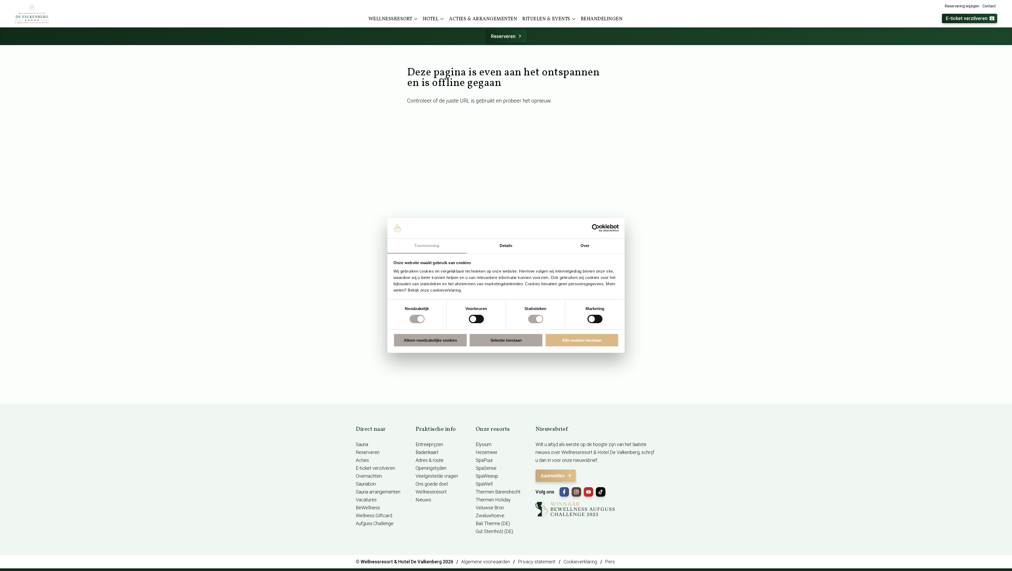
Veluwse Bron (490, 507)
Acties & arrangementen (483, 19)
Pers (610, 561)
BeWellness (368, 507)
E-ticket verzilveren (966, 18)
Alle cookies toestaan (581, 340)
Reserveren (503, 36)
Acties (362, 460)
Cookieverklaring (580, 561)
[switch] (476, 319)
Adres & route (430, 460)
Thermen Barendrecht (498, 492)
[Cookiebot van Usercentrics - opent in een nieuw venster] (596, 228)
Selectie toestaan (506, 340)
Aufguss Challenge (374, 523)
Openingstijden (431, 468)
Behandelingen (602, 19)
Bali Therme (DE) (493, 523)
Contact (989, 6)
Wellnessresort (390, 19)
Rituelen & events (546, 19)
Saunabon (366, 484)
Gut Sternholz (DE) (494, 531)
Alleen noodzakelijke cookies (430, 340)
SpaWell (484, 484)
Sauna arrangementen (378, 492)
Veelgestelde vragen (437, 476)
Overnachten (369, 476)
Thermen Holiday (493, 499)
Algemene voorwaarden (485, 561)
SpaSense (486, 468)
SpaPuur (484, 460)
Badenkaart (427, 452)
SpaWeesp (487, 476)
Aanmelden (553, 475)
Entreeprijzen (429, 444)
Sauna (362, 444)
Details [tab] (506, 245)
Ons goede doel (432, 484)
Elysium (484, 444)
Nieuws (423, 499)
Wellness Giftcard (374, 515)
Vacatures (366, 499)
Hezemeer (487, 452)
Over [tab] (585, 245)
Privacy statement (537, 561)
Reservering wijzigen (962, 6)
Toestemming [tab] (426, 245)
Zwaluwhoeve (490, 515)
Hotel (431, 19)
